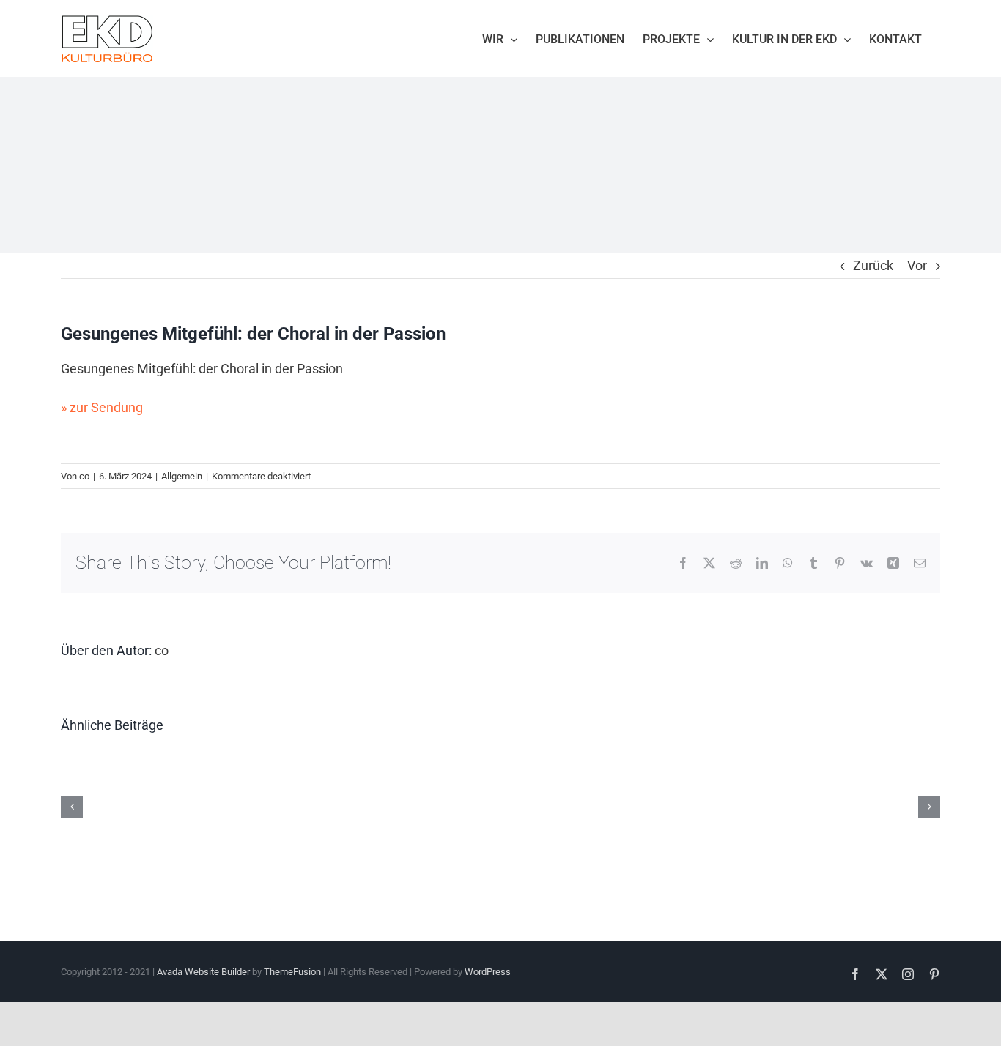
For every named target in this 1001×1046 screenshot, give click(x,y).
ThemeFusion (292, 971)
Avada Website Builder (203, 971)
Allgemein (181, 476)
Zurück (873, 265)
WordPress (488, 971)
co (84, 476)
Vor (917, 265)
